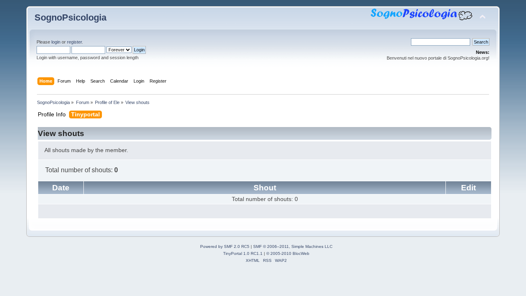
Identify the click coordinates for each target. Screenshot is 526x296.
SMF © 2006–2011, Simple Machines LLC (292, 246)
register (74, 41)
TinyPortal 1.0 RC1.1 (243, 253)
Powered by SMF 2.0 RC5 (224, 246)
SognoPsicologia (70, 17)
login (55, 41)
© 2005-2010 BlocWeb (287, 253)
